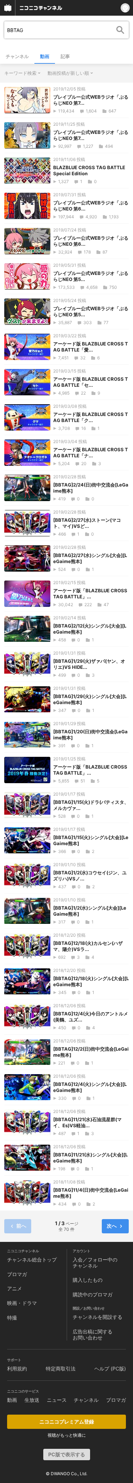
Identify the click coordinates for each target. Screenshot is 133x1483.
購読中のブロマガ (92, 1294)
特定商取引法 (61, 1368)
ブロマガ (17, 1274)
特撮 (12, 1318)
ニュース (57, 1400)
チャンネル (17, 56)
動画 (44, 56)
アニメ (14, 1288)
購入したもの (87, 1280)
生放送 (31, 1400)
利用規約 (17, 1368)
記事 (65, 56)
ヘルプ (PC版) (110, 1368)
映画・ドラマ (22, 1303)
